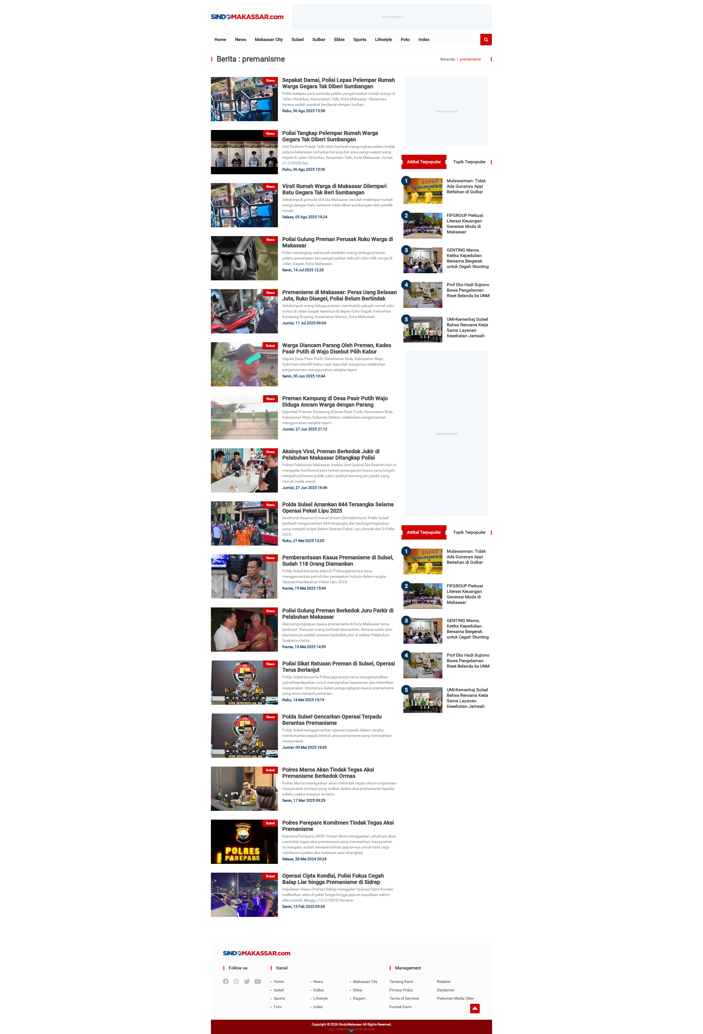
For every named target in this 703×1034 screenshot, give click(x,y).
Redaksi (443, 981)
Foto (405, 39)
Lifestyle (383, 39)
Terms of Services (404, 998)
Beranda (447, 59)
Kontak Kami (400, 1007)
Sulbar (319, 39)
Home (220, 39)
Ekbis (339, 39)
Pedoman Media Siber (455, 998)
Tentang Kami (401, 981)
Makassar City (269, 39)
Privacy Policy (401, 990)
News (240, 39)
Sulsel (298, 39)
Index (424, 39)
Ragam (359, 998)
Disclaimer (445, 990)
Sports (359, 39)
